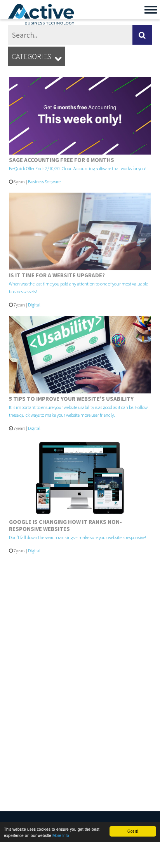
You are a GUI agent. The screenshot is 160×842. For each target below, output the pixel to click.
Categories (37, 57)
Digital (34, 305)
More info (60, 835)
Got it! (132, 831)
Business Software (44, 181)
